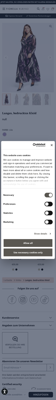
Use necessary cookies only (28, 252)
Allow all (28, 243)
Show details (40, 233)
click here (33, 173)
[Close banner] (52, 145)
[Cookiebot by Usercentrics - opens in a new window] (34, 145)
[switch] (49, 204)
